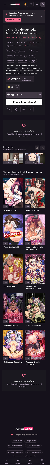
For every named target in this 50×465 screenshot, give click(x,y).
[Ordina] (42, 148)
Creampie (11, 56)
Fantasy (22, 56)
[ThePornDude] (25, 4)
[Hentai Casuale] (31, 4)
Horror (31, 56)
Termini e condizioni (15, 452)
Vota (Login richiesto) (26, 102)
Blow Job (11, 51)
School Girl (22, 60)
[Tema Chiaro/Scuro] (37, 4)
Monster (10, 60)
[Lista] (40, 95)
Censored (34, 51)
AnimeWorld (17, 441)
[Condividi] (16, 109)
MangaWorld (31, 441)
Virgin (33, 60)
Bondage (22, 51)
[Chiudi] (41, 16)
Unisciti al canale (13, 19)
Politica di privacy (34, 452)
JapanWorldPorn (33, 445)
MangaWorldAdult (15, 445)
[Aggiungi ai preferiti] (9, 109)
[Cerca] (42, 4)
